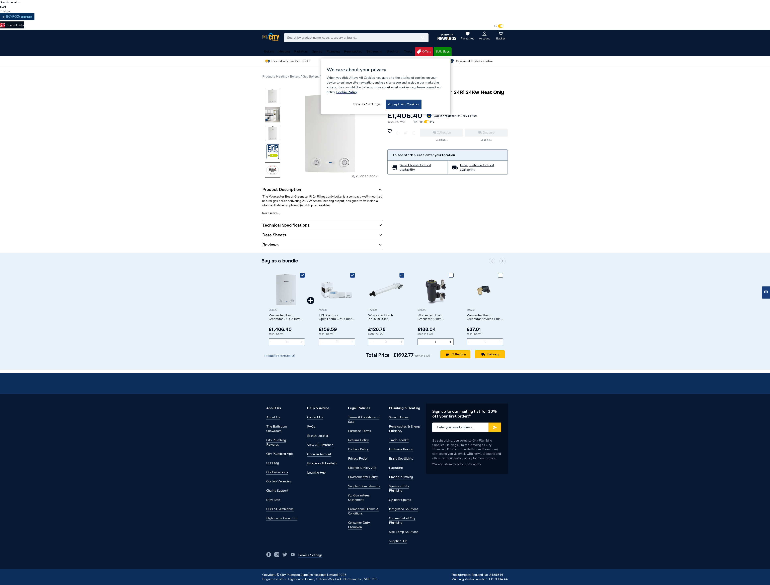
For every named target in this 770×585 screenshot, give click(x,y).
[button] (492, 261)
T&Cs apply (472, 464)
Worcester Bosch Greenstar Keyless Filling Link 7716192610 (484, 317)
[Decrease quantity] (272, 341)
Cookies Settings (367, 104)
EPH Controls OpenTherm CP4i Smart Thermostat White (336, 317)
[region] (386, 86)
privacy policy (463, 458)
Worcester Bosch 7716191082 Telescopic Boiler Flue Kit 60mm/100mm (384, 317)
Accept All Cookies (403, 104)
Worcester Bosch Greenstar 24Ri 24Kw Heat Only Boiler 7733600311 (284, 317)
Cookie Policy (346, 92)
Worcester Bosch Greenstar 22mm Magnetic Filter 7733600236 (429, 317)
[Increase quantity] (302, 341)
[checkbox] (302, 275)
